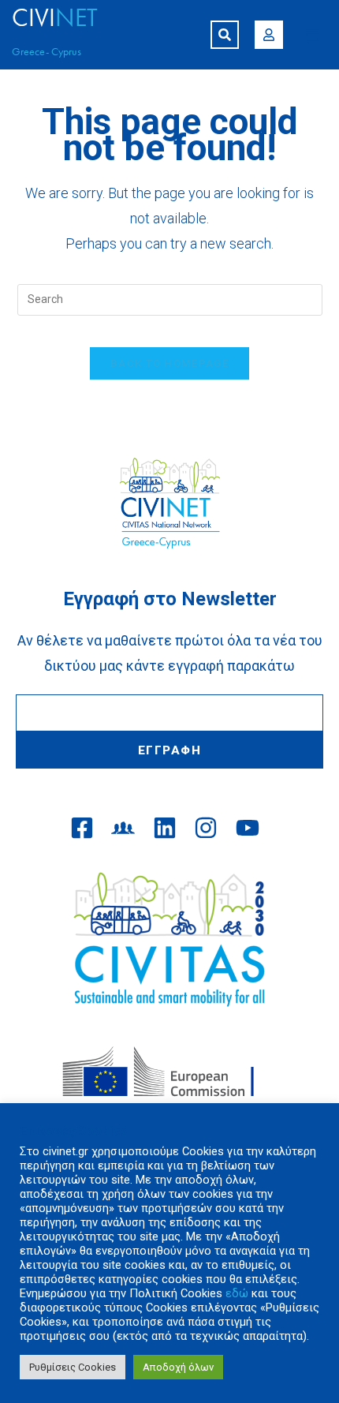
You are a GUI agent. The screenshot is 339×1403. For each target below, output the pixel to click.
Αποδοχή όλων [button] (178, 1367)
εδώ (236, 1293)
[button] (224, 35)
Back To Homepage (169, 363)
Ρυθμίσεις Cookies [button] (72, 1367)
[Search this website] (169, 298)
